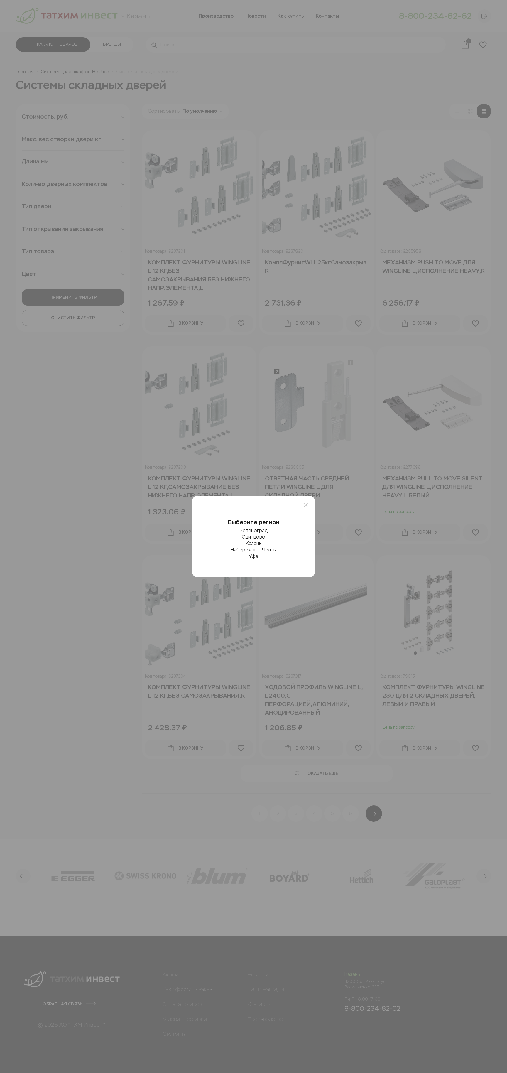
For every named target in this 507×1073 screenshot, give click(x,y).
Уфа (253, 556)
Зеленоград (254, 530)
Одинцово (253, 537)
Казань (253, 543)
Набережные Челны (254, 550)
